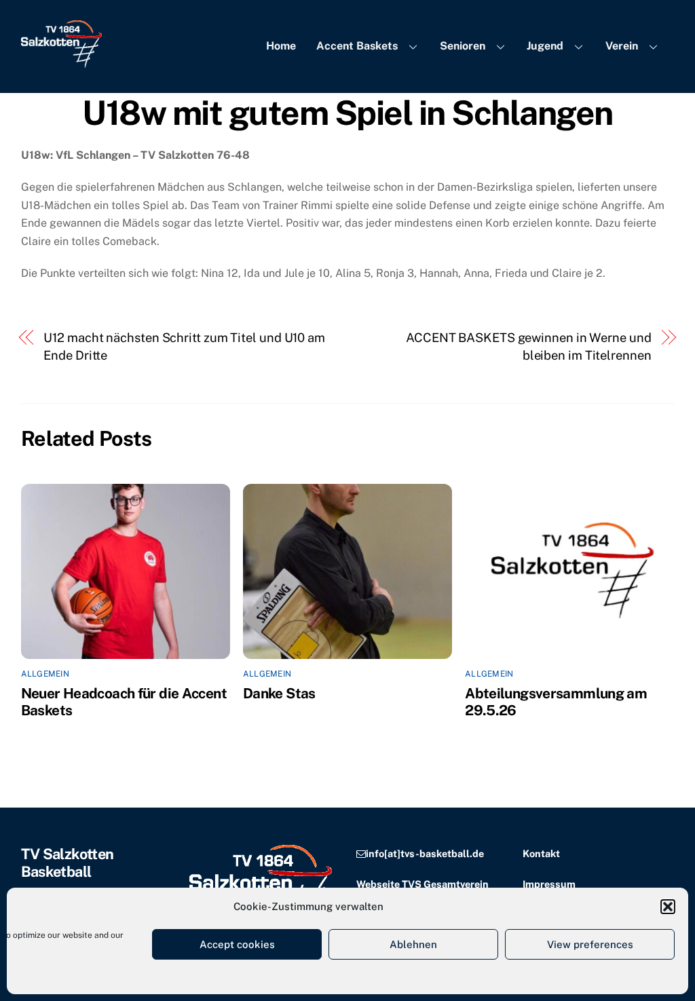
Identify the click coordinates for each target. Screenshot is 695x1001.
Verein (621, 45)
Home (281, 45)
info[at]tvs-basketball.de (425, 853)
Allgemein (45, 674)
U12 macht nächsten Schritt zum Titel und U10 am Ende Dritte (184, 346)
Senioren (462, 45)
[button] (668, 906)
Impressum (549, 884)
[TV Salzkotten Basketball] (61, 61)
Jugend (545, 45)
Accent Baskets (357, 45)
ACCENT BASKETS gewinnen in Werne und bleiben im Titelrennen (529, 346)
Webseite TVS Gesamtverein (422, 884)
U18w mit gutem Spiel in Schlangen (347, 112)
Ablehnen (413, 944)
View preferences (590, 944)
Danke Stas (279, 693)
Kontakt (541, 853)
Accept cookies (237, 944)
